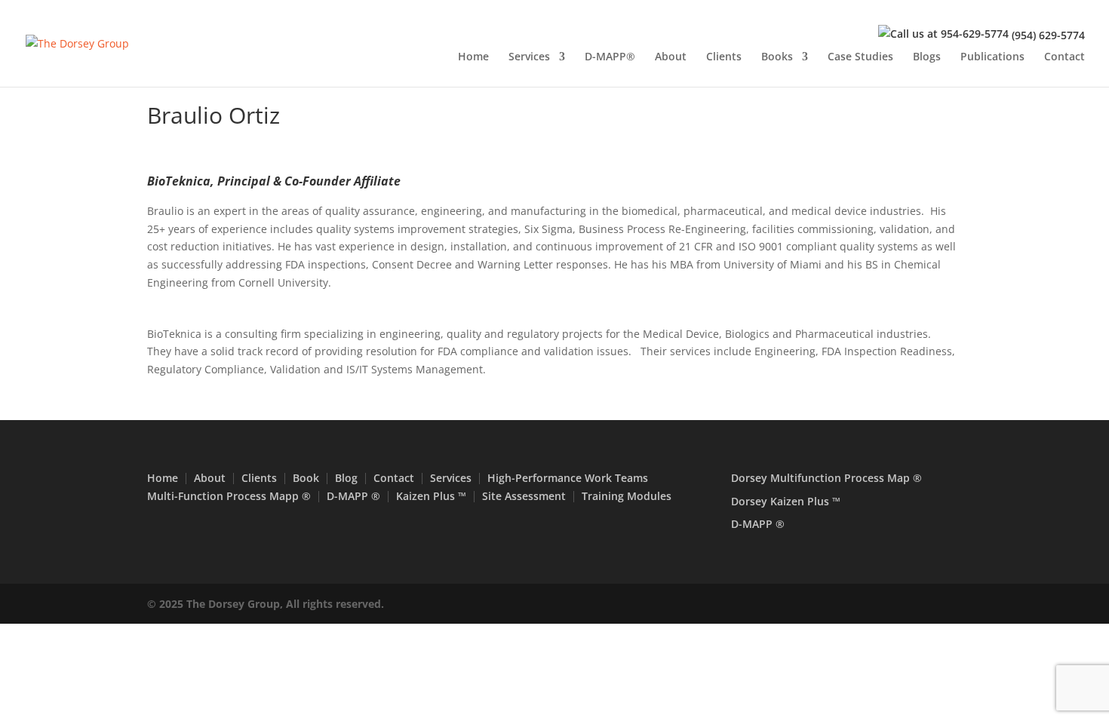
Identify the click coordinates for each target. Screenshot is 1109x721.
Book (306, 478)
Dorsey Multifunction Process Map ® (826, 478)
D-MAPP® (610, 57)
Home (473, 57)
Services (529, 57)
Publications (992, 57)
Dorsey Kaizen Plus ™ (785, 501)
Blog (346, 478)
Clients (724, 57)
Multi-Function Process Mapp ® (229, 496)
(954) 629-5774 (1048, 35)
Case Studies (860, 57)
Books (777, 57)
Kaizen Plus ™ (431, 496)
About (671, 57)
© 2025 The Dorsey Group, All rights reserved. (265, 604)
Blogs (927, 57)
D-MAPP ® (353, 496)
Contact (1064, 57)
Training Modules (626, 496)
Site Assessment (524, 496)
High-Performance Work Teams (567, 478)
